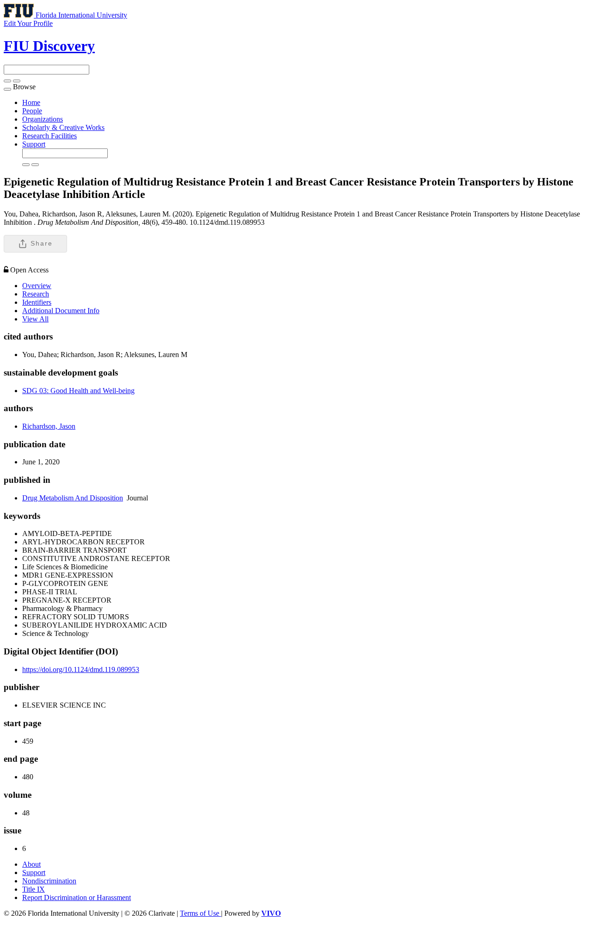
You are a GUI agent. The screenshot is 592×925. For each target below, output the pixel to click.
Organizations (42, 119)
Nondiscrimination (49, 881)
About (31, 864)
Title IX (33, 889)
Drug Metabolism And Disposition (72, 498)
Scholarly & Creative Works (63, 127)
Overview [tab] (36, 286)
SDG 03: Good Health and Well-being (78, 391)
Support (33, 144)
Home (31, 102)
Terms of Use (200, 913)
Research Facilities (49, 136)
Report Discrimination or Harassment (76, 897)
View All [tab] (35, 319)
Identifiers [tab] (36, 302)
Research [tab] (35, 294)
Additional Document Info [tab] (60, 310)
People (32, 111)
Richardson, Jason (48, 426)
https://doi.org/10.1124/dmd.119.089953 (80, 669)
